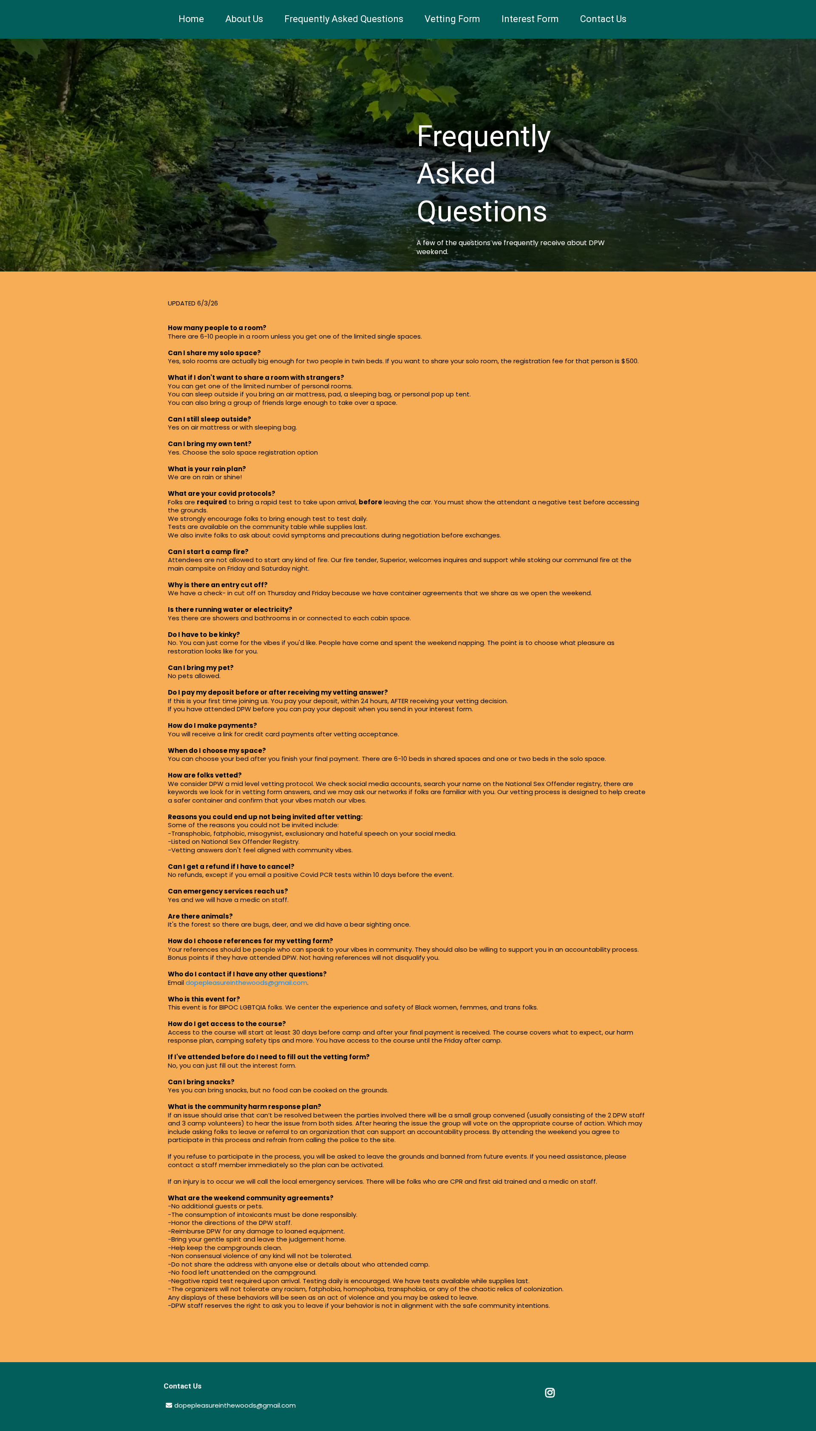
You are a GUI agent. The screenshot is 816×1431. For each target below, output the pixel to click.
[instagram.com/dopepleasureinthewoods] (550, 1393)
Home (191, 19)
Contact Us (603, 19)
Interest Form (530, 19)
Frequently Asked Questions (343, 19)
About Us (244, 19)
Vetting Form (452, 19)
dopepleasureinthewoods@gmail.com (246, 982)
